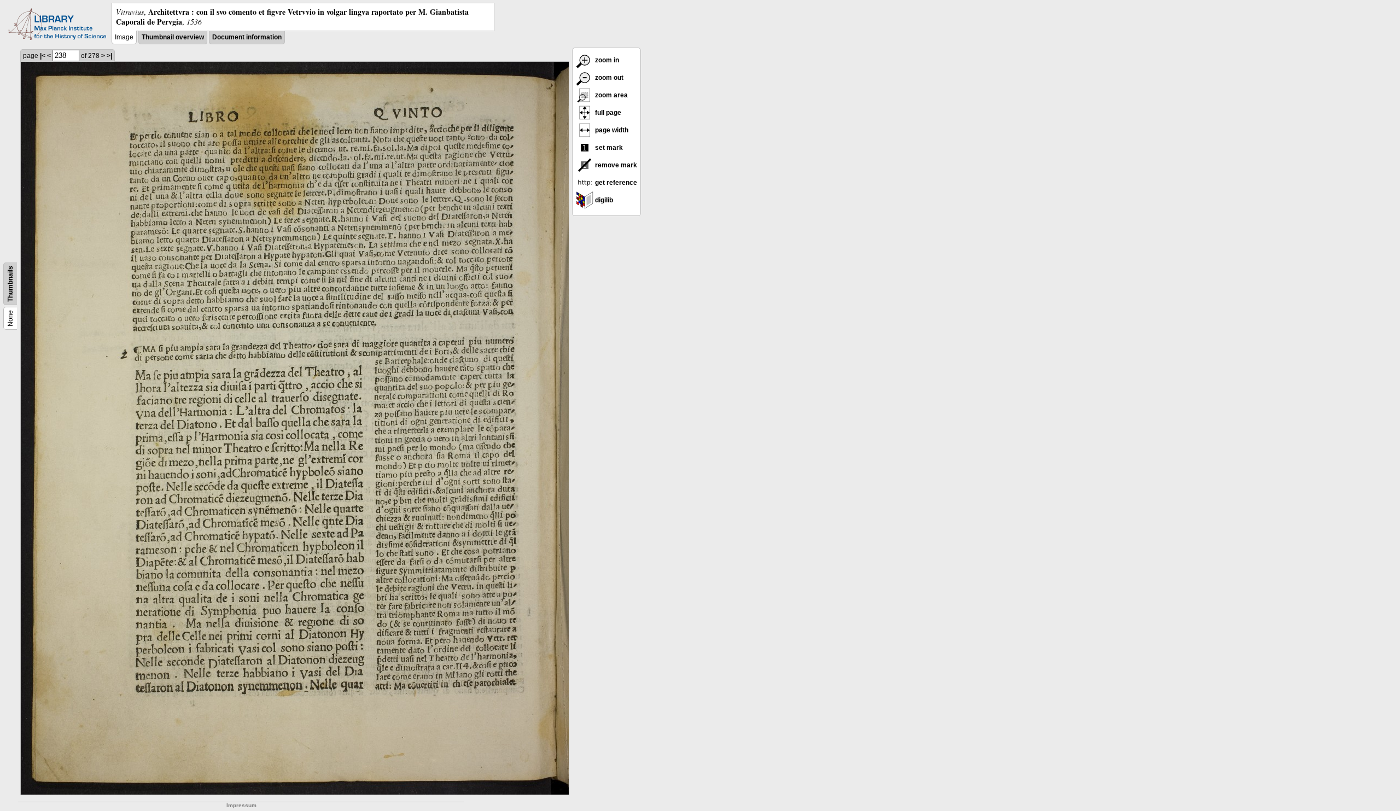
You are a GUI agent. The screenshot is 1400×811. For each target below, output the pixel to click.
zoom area (610, 95)
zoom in (606, 60)
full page (607, 112)
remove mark (615, 165)
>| (109, 56)
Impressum (241, 805)
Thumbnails (10, 284)
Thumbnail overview (173, 37)
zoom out (608, 77)
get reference (615, 182)
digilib (603, 200)
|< (42, 56)
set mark (608, 147)
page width (610, 130)
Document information (247, 37)
